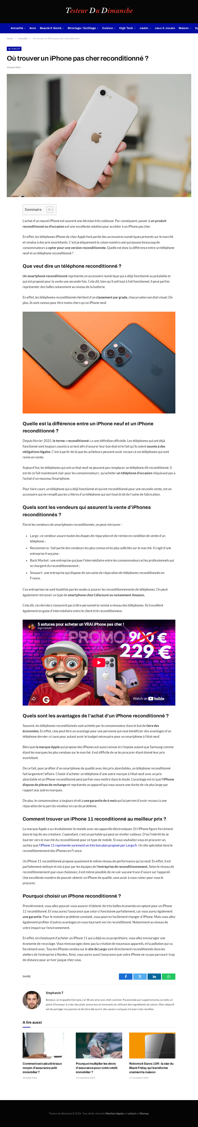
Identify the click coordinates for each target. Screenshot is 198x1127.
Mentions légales (114, 1113)
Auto (32, 28)
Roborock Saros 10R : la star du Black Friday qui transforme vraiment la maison (151, 1068)
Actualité (17, 28)
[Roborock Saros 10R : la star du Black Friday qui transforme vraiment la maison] (152, 1046)
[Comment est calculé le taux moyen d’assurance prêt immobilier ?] (46, 1046)
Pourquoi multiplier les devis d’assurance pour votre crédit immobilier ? (96, 1068)
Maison (184, 28)
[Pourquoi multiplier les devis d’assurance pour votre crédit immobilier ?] (99, 1046)
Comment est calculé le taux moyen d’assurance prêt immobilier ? (42, 1068)
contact (132, 1113)
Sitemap (143, 1113)
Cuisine (107, 28)
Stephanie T (54, 993)
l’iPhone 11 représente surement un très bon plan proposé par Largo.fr (88, 845)
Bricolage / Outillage (82, 28)
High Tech (126, 28)
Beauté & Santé (50, 28)
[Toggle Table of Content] (48, 209)
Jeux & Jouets (165, 28)
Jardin (143, 28)
